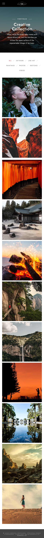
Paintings (10, 66)
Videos (22, 70)
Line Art (31, 61)
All (10, 61)
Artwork (20, 61)
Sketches (34, 66)
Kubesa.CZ (22, 535)
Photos (22, 66)
